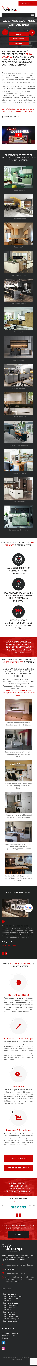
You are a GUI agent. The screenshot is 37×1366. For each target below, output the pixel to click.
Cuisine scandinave (18, 473)
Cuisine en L (18, 332)
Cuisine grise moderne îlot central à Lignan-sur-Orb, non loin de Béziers (18, 754)
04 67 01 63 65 (11, 1269)
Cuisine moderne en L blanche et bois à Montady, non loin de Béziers (18, 785)
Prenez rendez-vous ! (18, 1168)
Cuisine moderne (18, 502)
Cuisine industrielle (18, 304)
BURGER (18, 34)
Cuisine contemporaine (18, 445)
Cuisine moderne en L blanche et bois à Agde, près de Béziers (18, 816)
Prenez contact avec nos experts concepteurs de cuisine (17, 692)
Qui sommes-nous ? (10, 1334)
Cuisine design (18, 360)
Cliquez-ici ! (18, 1234)
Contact (5, 1338)
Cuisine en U (19, 247)
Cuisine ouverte (18, 389)
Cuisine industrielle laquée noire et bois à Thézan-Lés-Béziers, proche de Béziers (18, 878)
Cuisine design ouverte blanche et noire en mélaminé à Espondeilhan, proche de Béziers (18, 846)
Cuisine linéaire (19, 190)
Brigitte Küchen (18, 39)
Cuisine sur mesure (18, 417)
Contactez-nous (17, 1158)
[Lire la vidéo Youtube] (18, 135)
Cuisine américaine (18, 219)
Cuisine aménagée (18, 275)
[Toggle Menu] (32, 15)
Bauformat (18, 43)
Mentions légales (8, 1336)
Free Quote (22, 558)
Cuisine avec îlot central (18, 530)
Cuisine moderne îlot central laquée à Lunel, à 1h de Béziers (18, 724)
